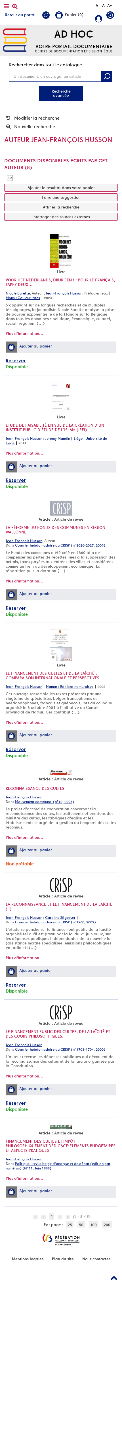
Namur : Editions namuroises (69, 686)
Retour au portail (21, 15)
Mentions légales (27, 1259)
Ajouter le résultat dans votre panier (61, 187)
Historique (111, 16)
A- (98, 5)
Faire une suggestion (61, 197)
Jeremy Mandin (57, 438)
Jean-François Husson (64, 293)
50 (81, 1224)
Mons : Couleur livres (23, 298)
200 (107, 1224)
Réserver (16, 360)
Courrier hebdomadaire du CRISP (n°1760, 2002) (55, 922)
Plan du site (63, 1259)
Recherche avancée (61, 93)
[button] (11, 347)
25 (70, 1224)
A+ (109, 5)
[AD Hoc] (15, 40)
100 (93, 1224)
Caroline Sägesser (60, 917)
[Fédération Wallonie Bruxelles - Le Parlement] (61, 1239)
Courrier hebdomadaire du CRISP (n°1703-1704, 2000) (60, 1049)
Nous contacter (96, 1259)
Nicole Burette (18, 293)
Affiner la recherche (61, 207)
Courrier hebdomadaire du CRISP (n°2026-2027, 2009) (60, 545)
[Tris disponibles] (10, 177)
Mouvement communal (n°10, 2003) (44, 801)
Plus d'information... (24, 333)
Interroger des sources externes (61, 216)
